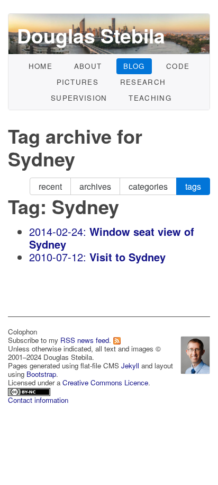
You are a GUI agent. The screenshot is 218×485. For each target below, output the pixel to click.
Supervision (79, 98)
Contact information (38, 400)
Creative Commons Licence (105, 382)
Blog (133, 66)
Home (40, 66)
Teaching (150, 98)
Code (177, 66)
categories (148, 186)
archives (95, 186)
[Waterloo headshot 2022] (195, 353)
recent (50, 186)
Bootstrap (41, 374)
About (88, 66)
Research (143, 82)
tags (193, 186)
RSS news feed (84, 340)
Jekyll (130, 365)
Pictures (78, 82)
